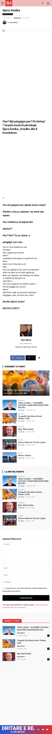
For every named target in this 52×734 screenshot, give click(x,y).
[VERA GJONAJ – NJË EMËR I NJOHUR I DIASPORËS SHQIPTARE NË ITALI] (10, 405)
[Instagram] (38, 729)
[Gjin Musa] (5, 22)
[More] (39, 357)
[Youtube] (47, 729)
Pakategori (7, 14)
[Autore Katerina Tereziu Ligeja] (10, 444)
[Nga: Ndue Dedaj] (26, 383)
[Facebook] (42, 3)
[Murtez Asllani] (10, 457)
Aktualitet (21, 400)
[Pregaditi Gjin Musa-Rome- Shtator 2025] (10, 418)
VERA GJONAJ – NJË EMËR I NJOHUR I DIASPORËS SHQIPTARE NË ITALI (33, 405)
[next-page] (8, 665)
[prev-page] (4, 665)
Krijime (20, 439)
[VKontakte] (43, 729)
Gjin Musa (14, 22)
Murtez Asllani (24, 455)
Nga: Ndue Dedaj (12, 390)
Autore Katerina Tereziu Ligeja (31, 442)
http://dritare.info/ (26, 343)
